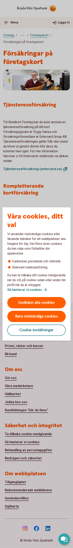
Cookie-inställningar (36, 330)
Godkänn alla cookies (36, 302)
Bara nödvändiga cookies (36, 316)
